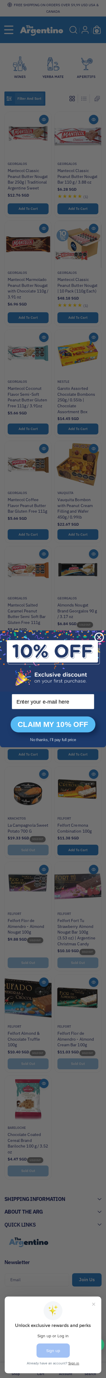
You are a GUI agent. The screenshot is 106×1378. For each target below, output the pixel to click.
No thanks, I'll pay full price (53, 740)
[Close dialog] (99, 637)
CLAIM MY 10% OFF (53, 724)
